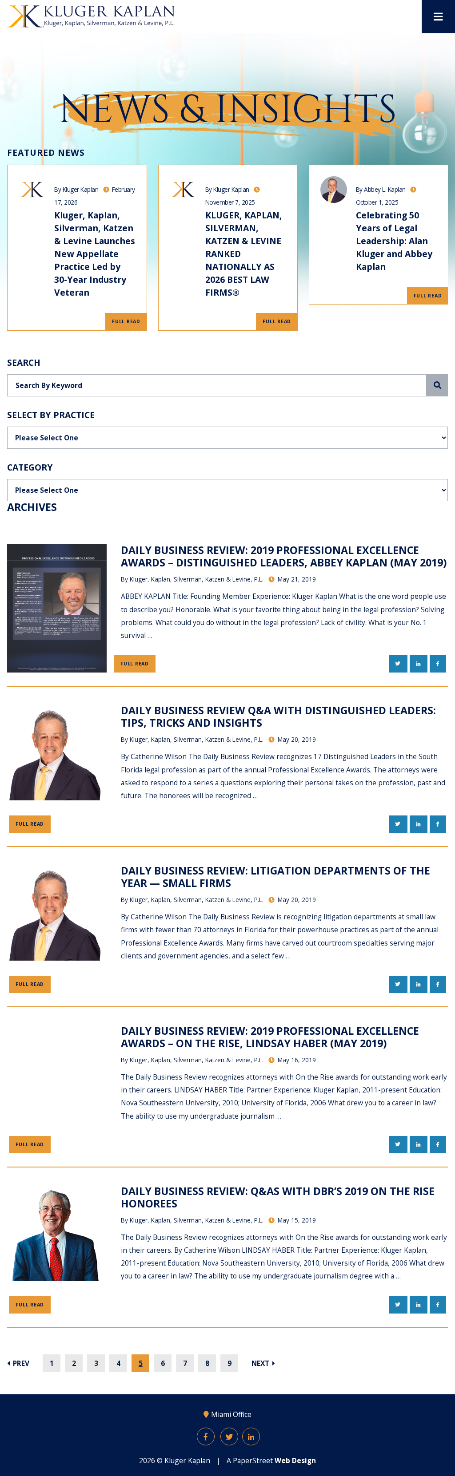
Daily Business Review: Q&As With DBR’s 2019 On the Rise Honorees (278, 1197)
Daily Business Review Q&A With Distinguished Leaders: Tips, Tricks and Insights (278, 716)
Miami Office (231, 1414)
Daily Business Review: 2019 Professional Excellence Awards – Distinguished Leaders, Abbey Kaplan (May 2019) (284, 556)
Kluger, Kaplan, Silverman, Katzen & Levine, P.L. (196, 579)
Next (261, 1363)
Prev (20, 1363)
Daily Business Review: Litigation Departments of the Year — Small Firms (275, 876)
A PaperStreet (271, 1460)
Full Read (126, 321)
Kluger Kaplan (187, 1460)
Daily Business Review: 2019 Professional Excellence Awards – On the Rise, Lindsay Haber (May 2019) (270, 1037)
